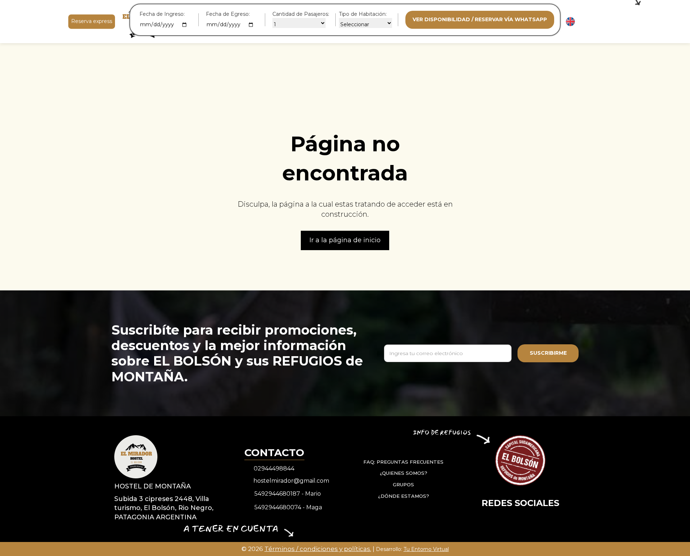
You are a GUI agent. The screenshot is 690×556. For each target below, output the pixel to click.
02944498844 (274, 468)
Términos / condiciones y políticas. (317, 548)
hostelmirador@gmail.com (291, 480)
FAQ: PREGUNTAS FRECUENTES (403, 462)
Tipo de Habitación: (363, 14)
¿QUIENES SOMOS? (403, 473)
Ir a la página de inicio (345, 240)
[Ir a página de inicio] (135, 456)
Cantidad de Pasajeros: (300, 14)
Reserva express (91, 21)
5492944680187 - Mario (287, 493)
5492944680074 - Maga (288, 507)
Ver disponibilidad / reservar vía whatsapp (480, 19)
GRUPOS (403, 484)
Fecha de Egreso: (228, 14)
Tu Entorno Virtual (426, 549)
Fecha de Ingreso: (162, 14)
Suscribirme (548, 353)
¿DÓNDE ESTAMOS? (403, 495)
